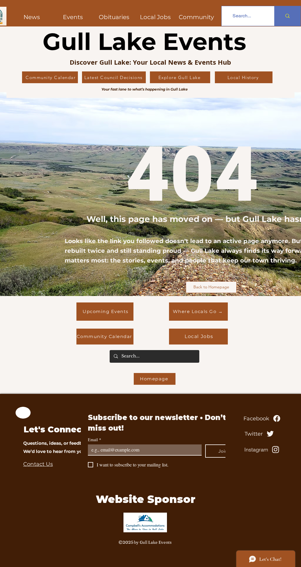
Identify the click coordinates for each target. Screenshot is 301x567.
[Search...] (287, 16)
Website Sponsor (145, 499)
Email (94, 439)
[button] (196, 17)
